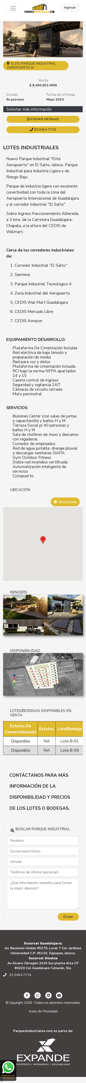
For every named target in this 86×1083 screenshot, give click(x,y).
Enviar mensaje (44, 119)
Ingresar (70, 7)
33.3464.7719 (44, 129)
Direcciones (67, 501)
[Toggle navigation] (13, 8)
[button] (9, 39)
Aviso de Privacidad (43, 1011)
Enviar (68, 916)
